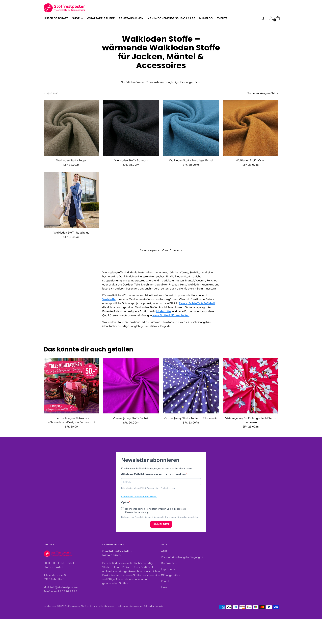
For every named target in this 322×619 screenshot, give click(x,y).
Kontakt (166, 581)
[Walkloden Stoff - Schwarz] (131, 128)
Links (164, 587)
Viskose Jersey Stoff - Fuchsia (131, 418)
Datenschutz (169, 563)
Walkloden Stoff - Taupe (71, 160)
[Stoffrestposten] (65, 8)
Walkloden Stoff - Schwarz (131, 160)
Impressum (168, 569)
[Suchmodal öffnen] (262, 18)
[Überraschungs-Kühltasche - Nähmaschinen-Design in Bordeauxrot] (71, 385)
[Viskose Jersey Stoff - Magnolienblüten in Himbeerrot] (250, 385)
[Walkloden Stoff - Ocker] (250, 128)
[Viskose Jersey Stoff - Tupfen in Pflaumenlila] (191, 385)
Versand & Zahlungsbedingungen (182, 557)
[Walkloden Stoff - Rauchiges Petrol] (191, 128)
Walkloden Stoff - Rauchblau (71, 232)
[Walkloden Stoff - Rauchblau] (71, 200)
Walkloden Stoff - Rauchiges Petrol (191, 160)
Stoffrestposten (72, 606)
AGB (164, 551)
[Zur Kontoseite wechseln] (269, 18)
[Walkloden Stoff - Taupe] (71, 128)
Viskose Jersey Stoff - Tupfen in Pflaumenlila (191, 418)
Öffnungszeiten (170, 575)
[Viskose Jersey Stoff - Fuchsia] (131, 385)
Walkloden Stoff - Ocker (250, 160)
